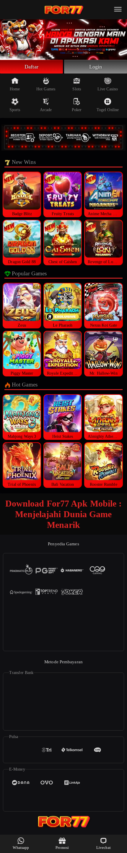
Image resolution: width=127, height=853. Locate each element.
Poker (77, 110)
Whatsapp (21, 847)
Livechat (103, 847)
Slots (76, 89)
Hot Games (45, 89)
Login (95, 67)
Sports (14, 110)
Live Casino (107, 89)
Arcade (46, 110)
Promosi (62, 847)
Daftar (31, 67)
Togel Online (108, 110)
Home (15, 89)
